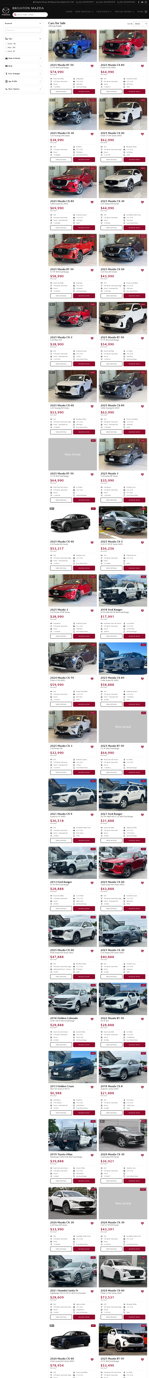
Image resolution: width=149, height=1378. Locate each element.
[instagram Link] (145, 2)
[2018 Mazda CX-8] (123, 1067)
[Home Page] (6, 11)
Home (69, 12)
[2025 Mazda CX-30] (72, 114)
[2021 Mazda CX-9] (72, 795)
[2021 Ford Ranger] (123, 795)
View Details (61, 91)
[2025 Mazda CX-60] (123, 114)
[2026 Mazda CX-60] (123, 1271)
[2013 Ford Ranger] (72, 863)
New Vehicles (83, 12)
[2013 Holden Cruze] (72, 1067)
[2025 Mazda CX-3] (72, 318)
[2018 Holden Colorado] (72, 999)
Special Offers (123, 12)
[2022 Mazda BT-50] (123, 999)
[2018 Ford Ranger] (123, 590)
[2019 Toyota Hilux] (72, 1135)
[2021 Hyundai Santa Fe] (72, 1271)
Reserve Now (84, 91)
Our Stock (103, 12)
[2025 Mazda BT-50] (72, 46)
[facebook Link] (138, 2)
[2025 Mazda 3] (123, 454)
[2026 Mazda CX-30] (123, 1135)
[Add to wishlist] (92, 66)
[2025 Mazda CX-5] (123, 522)
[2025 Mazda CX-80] (123, 46)
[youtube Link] (142, 2)
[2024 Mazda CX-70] (72, 658)
